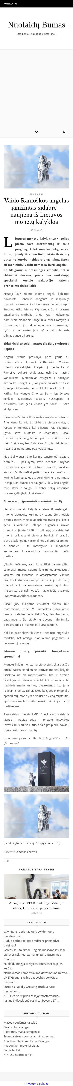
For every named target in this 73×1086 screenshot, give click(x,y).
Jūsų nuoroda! (18, 1054)
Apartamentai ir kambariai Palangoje (27, 1041)
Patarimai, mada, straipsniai (22, 1032)
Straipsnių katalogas (17, 1027)
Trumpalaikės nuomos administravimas (29, 1036)
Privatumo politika (36, 1083)
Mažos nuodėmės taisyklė (20, 1022)
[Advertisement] (36, 88)
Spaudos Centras (26, 852)
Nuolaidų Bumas (36, 25)
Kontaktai (10, 3)
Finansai (36, 194)
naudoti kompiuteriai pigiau (21, 1045)
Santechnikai (12, 1050)
